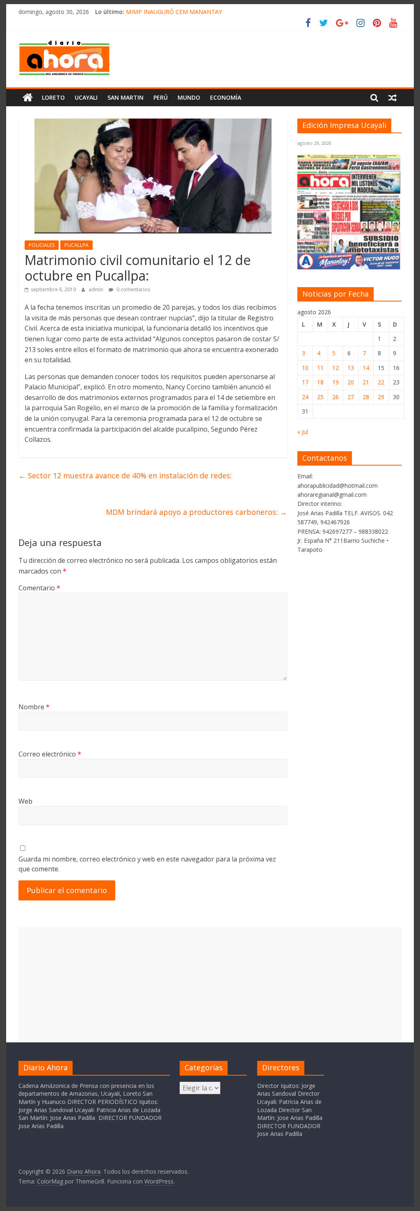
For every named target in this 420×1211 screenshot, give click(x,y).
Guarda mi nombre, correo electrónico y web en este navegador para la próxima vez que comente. (147, 864)
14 (366, 368)
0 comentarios (132, 289)
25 (320, 397)
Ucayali (86, 97)
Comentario (39, 587)
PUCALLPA (76, 245)
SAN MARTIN (125, 97)
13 (350, 368)
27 (350, 397)
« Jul (302, 432)
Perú (160, 97)
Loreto (53, 97)
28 (366, 397)
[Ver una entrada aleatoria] (392, 97)
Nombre (34, 706)
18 (320, 382)
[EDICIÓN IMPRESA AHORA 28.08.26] (349, 268)
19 (335, 382)
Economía (225, 97)
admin (97, 289)
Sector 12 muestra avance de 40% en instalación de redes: (125, 475)
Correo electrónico (49, 754)
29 (381, 397)
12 (335, 368)
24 (305, 397)
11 (320, 368)
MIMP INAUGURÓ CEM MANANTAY (174, 12)
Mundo (189, 97)
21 (366, 382)
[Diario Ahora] (27, 97)
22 (381, 382)
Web (25, 801)
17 (305, 382)
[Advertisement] (210, 984)
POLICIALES (42, 245)
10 (305, 368)
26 (335, 397)
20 (350, 382)
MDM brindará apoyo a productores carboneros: (196, 512)
